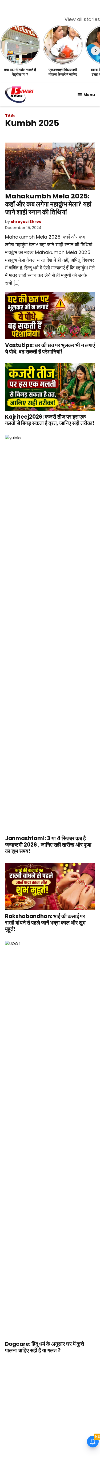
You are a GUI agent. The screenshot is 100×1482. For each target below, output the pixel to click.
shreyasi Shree (26, 221)
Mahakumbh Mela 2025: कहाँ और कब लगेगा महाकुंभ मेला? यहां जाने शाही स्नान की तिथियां (48, 204)
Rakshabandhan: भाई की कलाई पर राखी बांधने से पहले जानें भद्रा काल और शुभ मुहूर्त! (45, 923)
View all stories (82, 19)
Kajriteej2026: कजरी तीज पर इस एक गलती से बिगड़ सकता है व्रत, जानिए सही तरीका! (49, 420)
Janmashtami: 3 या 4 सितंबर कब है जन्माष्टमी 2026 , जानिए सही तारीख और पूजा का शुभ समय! (48, 845)
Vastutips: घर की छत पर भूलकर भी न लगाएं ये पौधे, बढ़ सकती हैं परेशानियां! (50, 348)
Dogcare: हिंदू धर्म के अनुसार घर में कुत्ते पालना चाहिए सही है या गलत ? (44, 1347)
